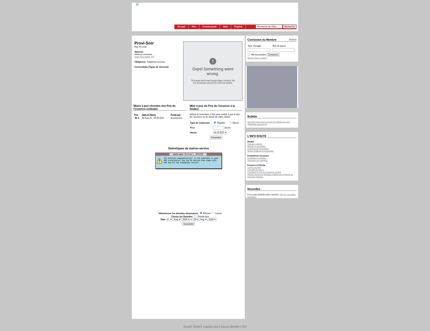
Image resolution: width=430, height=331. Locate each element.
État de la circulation (256, 146)
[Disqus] (188, 271)
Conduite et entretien (257, 158)
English (238, 26)
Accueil (181, 26)
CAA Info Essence (255, 170)
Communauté (210, 26)
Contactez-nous (210, 326)
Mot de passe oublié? (257, 58)
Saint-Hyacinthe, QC (144, 57)
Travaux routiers (254, 144)
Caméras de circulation (258, 149)
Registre (292, 39)
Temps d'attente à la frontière (260, 151)
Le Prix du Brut (254, 167)
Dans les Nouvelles (230, 326)
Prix (194, 26)
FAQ (244, 326)
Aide (225, 26)
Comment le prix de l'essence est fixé (264, 172)
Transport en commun (257, 160)
